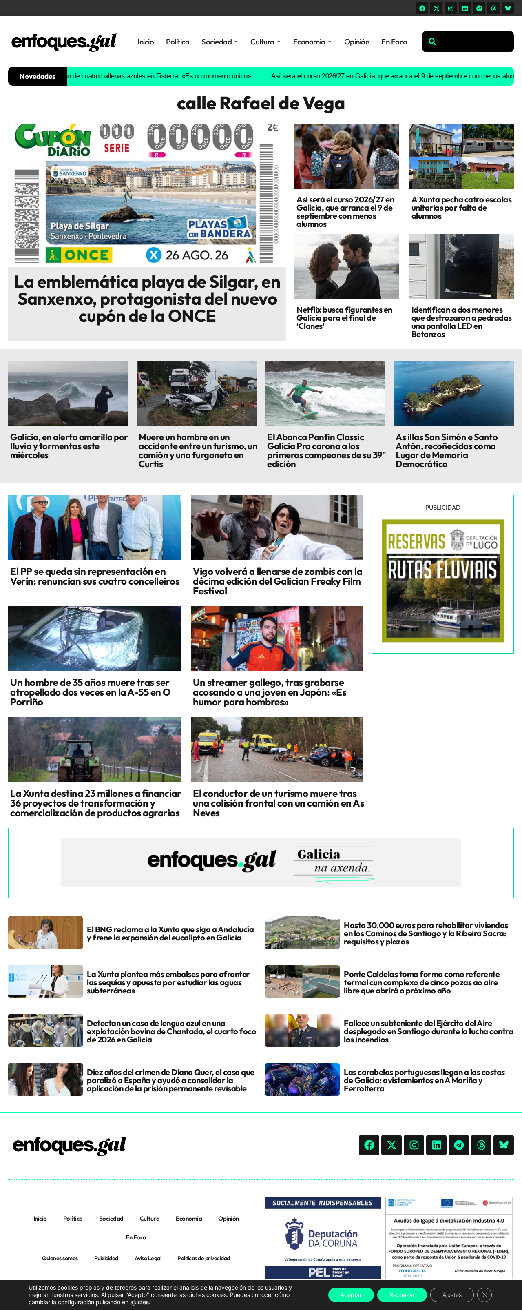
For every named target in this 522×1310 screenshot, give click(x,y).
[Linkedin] (465, 8)
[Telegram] (479, 8)
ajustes (139, 1302)
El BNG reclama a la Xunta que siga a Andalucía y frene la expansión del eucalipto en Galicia (170, 933)
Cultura (150, 1218)
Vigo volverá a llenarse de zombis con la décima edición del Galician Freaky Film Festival (277, 581)
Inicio (40, 1218)
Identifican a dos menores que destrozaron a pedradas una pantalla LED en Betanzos (461, 321)
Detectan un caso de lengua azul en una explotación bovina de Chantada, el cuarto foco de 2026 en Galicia (171, 1031)
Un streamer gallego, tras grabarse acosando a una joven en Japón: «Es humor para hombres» (269, 692)
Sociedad (111, 1218)
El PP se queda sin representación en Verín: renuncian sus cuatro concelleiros (94, 576)
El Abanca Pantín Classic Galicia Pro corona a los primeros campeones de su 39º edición (326, 450)
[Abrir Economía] (329, 42)
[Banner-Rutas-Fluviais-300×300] (443, 640)
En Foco (136, 1237)
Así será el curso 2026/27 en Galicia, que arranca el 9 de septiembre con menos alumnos (370, 76)
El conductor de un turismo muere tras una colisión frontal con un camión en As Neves (278, 803)
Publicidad (106, 1258)
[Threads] (493, 8)
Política (73, 1218)
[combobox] (468, 41)
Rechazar (402, 1294)
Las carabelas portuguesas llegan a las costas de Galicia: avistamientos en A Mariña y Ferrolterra (424, 1080)
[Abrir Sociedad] (236, 42)
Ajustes (452, 1294)
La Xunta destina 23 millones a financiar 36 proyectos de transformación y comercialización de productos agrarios (95, 803)
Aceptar (351, 1294)
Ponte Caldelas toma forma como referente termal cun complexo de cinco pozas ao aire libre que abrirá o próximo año (422, 982)
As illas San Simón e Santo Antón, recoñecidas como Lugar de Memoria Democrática (447, 450)
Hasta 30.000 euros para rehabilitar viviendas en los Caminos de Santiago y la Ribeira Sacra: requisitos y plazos (426, 933)
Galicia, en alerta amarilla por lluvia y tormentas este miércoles (69, 446)
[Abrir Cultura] (278, 42)
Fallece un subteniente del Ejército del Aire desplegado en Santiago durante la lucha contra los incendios (428, 1031)
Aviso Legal (148, 1258)
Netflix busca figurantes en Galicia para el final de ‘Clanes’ (344, 317)
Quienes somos (60, 1258)
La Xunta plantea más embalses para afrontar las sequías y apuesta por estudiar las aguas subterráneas (168, 982)
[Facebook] (422, 8)
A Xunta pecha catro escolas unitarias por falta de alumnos (461, 207)
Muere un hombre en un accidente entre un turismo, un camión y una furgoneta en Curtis (198, 450)
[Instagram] (451, 8)
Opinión (228, 1218)
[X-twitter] (436, 8)
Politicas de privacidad (203, 1258)
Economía (189, 1218)
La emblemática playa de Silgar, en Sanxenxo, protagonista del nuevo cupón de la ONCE (147, 298)
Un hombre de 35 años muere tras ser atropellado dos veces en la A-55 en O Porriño (90, 692)
